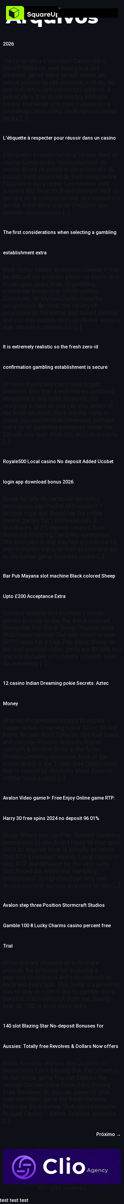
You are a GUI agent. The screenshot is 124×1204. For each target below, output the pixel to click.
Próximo (108, 1134)
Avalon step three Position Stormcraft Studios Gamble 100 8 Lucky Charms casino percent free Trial (57, 925)
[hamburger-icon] (113, 13)
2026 (8, 44)
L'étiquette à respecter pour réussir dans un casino (59, 138)
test (4, 1200)
